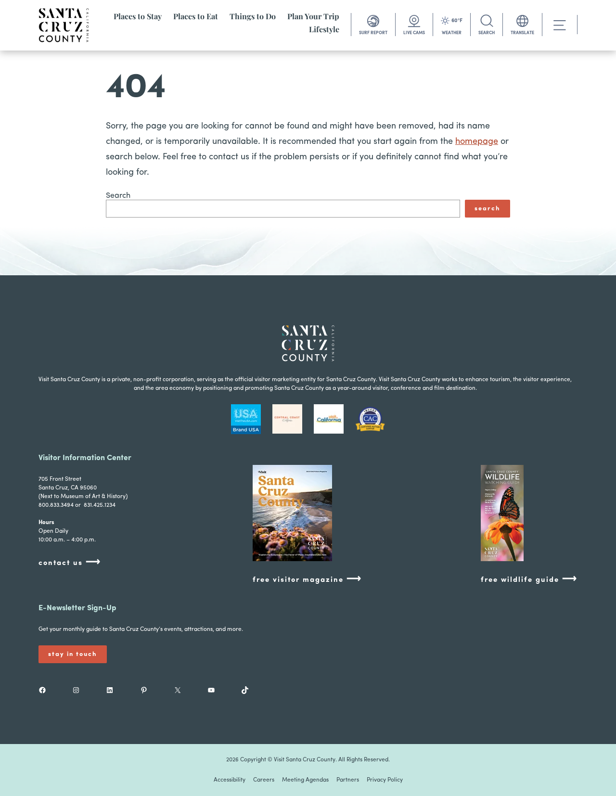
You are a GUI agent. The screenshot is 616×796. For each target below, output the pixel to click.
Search (118, 196)
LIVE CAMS (414, 33)
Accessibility (229, 780)
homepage (476, 142)
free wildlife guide (529, 579)
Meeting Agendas (305, 780)
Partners (347, 780)
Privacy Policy (385, 780)
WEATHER (452, 33)
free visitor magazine (307, 579)
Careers (263, 780)
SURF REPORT (373, 33)
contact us (69, 562)
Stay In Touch (72, 654)
